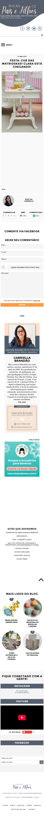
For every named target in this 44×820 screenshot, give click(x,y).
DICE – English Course (22, 540)
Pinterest (11, 215)
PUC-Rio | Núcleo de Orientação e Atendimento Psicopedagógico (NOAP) (22, 544)
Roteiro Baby (21, 559)
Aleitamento (22, 536)
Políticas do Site (18, 809)
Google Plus (6, 215)
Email (14, 215)
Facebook (22, 29)
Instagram (28, 29)
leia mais (22, 402)
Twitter (8, 215)
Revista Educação (22, 552)
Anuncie (20, 805)
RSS (40, 29)
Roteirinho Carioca (22, 555)
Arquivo (37, 805)
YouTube (34, 29)
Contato (31, 809)
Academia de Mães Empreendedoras (22, 532)
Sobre (12, 805)
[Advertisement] (22, 159)
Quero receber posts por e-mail (25, 267)
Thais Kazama (15, 797)
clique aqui (36, 300)
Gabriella (28, 201)
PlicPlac (36, 797)
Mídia (29, 805)
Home (5, 805)
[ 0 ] (24, 216)
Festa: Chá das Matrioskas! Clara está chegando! (22, 63)
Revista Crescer (22, 548)
